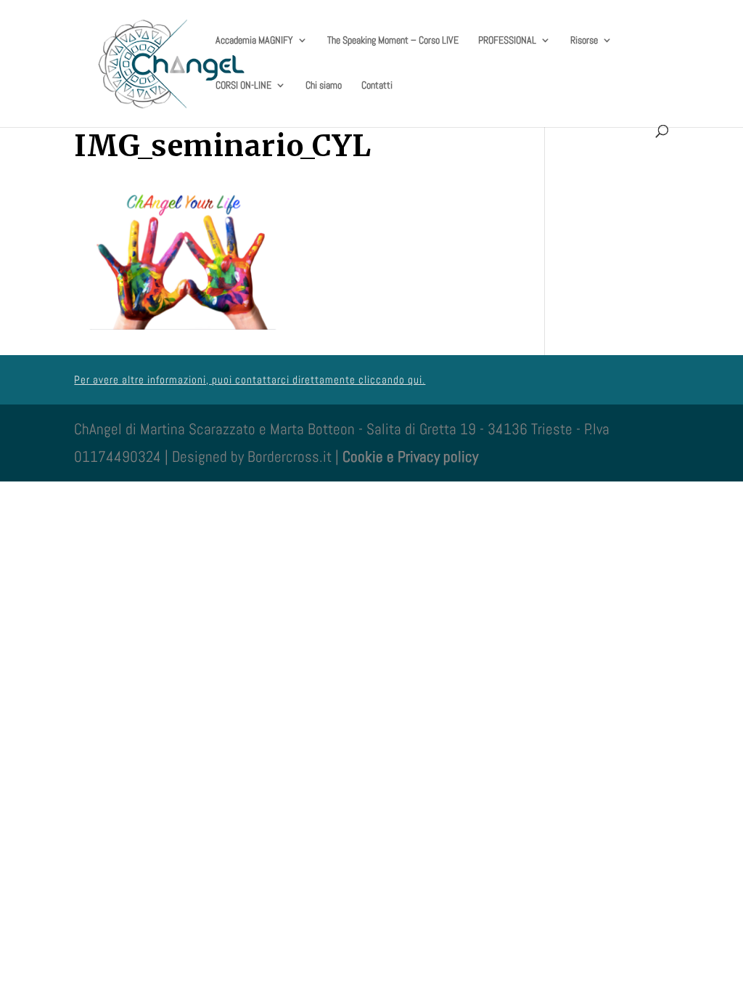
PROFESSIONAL (507, 40)
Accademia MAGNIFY (254, 40)
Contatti (377, 86)
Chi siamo (323, 86)
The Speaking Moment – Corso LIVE (393, 40)
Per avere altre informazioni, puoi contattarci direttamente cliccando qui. (249, 379)
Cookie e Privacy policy (410, 456)
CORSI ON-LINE (243, 86)
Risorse (584, 40)
